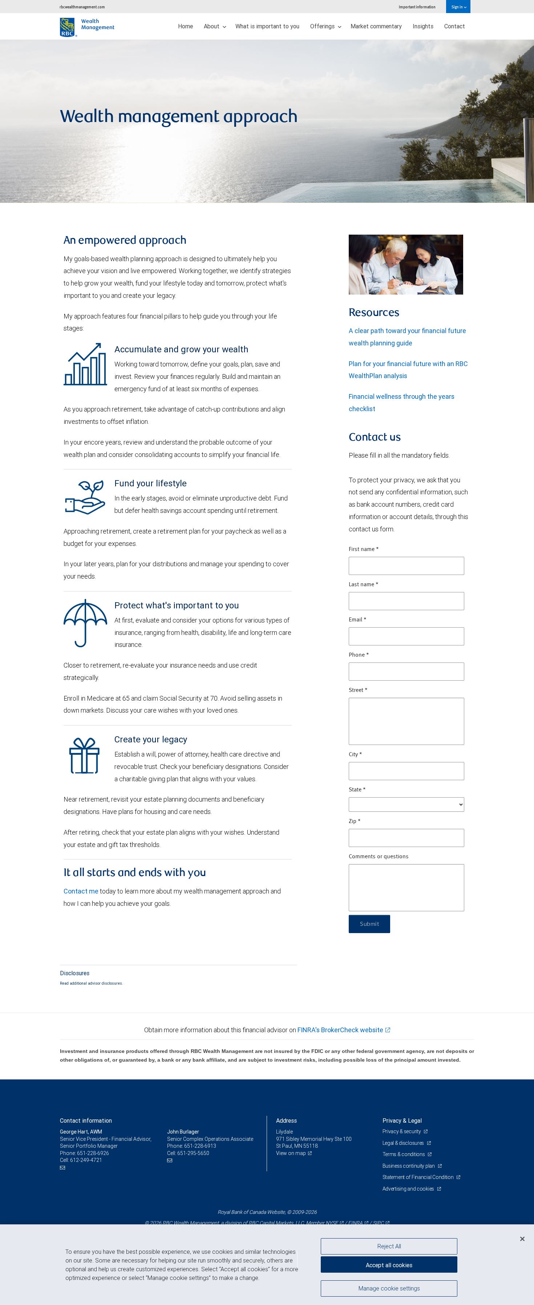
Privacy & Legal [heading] (402, 1120)
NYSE (331, 1223)
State (357, 790)
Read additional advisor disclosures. (91, 983)
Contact (454, 26)
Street (358, 690)
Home (185, 26)
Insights (423, 26)
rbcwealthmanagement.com (82, 6)
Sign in (458, 6)
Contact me (81, 891)
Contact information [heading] (86, 1120)
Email (358, 620)
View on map (291, 1153)
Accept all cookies (389, 1265)
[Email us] (63, 1167)
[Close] (522, 1239)
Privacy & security (402, 1131)
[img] (267, 121)
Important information (417, 6)
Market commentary (376, 26)
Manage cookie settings (389, 1288)
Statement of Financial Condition (419, 1177)
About (212, 26)
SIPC (378, 1223)
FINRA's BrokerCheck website (340, 1030)
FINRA (355, 1223)
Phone (359, 655)
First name (364, 549)
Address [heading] (286, 1120)
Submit (369, 924)
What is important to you (267, 26)
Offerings (323, 26)
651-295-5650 (193, 1153)
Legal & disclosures (404, 1143)
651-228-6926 (93, 1153)
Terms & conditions (404, 1154)
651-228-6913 (200, 1146)
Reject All (389, 1246)
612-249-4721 (86, 1160)
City (355, 755)
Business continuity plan (409, 1166)
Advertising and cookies (409, 1189)
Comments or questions (379, 857)
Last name (364, 585)
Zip (355, 821)
